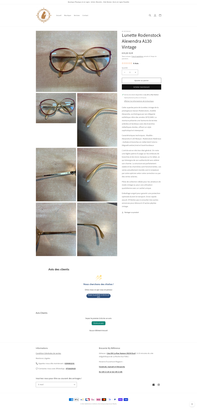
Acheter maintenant (141, 87)
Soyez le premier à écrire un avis (98, 296)
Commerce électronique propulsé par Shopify (104, 404)
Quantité (125, 68)
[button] (150, 15)
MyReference (88, 404)
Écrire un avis (99, 323)
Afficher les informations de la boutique (139, 101)
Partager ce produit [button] (131, 212)
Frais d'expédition (137, 56)
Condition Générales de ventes (48, 353)
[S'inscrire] (74, 384)
